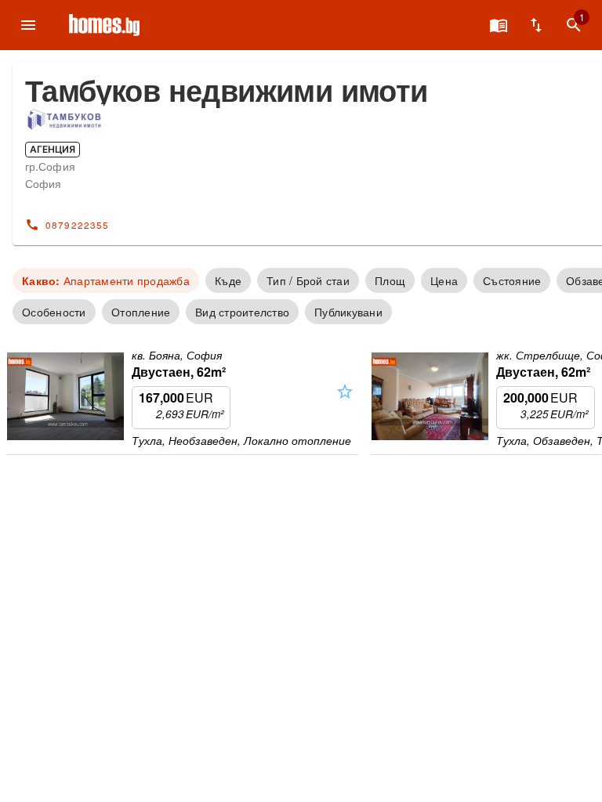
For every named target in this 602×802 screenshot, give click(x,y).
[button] (345, 405)
